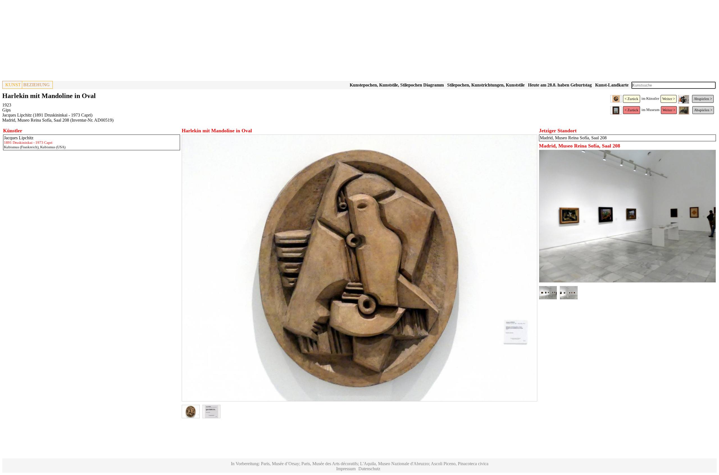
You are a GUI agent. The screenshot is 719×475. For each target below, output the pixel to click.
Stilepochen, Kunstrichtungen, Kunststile (486, 85)
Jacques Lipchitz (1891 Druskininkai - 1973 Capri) (47, 115)
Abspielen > (703, 99)
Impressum (346, 468)
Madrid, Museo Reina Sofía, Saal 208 (35, 120)
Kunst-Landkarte (612, 85)
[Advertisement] (170, 41)
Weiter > (668, 99)
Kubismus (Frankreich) (21, 147)
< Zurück (631, 99)
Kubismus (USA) (52, 147)
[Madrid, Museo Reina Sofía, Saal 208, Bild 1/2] (627, 281)
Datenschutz (369, 468)
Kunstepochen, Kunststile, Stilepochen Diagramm (397, 85)
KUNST (13, 84)
